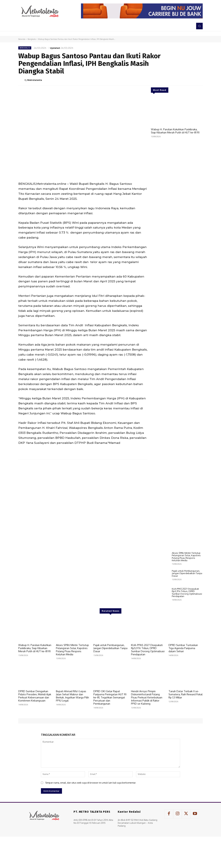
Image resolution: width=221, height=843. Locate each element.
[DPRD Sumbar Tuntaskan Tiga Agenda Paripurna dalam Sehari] (186, 630)
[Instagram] (177, 814)
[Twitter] (175, 79)
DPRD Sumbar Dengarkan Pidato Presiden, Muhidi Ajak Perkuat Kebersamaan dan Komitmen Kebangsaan (34, 696)
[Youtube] (195, 814)
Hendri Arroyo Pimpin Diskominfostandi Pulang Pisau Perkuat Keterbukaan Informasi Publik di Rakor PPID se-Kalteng (146, 697)
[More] (199, 79)
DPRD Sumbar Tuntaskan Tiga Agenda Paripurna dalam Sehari (183, 648)
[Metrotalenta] (21, 80)
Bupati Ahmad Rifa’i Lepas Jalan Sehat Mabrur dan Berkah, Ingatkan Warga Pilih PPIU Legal (72, 696)
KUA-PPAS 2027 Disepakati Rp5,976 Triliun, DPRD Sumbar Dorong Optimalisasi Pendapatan (187, 592)
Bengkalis (32, 39)
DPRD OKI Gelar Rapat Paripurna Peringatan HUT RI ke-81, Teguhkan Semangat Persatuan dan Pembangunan (109, 697)
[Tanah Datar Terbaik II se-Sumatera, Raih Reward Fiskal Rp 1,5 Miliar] (186, 676)
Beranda (21, 39)
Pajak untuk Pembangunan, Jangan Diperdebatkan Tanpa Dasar (187, 573)
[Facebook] (167, 79)
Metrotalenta (34, 80)
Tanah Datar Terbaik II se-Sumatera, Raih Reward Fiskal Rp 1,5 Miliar (186, 694)
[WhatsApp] (191, 79)
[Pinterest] (183, 79)
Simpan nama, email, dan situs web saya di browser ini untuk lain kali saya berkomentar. (90, 782)
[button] (199, 26)
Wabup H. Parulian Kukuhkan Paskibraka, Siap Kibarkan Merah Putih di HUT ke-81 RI (175, 131)
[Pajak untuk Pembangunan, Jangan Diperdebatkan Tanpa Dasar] (160, 577)
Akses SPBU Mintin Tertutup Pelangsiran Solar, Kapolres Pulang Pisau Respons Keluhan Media (186, 557)
